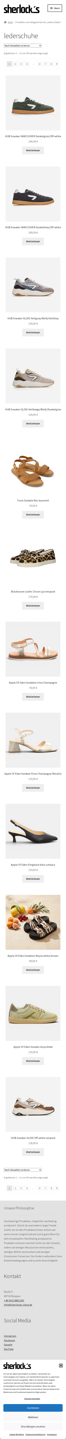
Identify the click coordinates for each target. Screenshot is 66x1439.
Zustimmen (33, 1407)
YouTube (9, 1349)
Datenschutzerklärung (35, 1434)
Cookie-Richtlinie (16, 1434)
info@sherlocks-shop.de (18, 1304)
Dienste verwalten (32, 1398)
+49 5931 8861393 (14, 1300)
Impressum (52, 1434)
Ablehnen (33, 1417)
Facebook (9, 1340)
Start (10, 22)
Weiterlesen (33, 150)
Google (8, 1344)
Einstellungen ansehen (33, 1426)
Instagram (10, 1336)
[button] (61, 1365)
